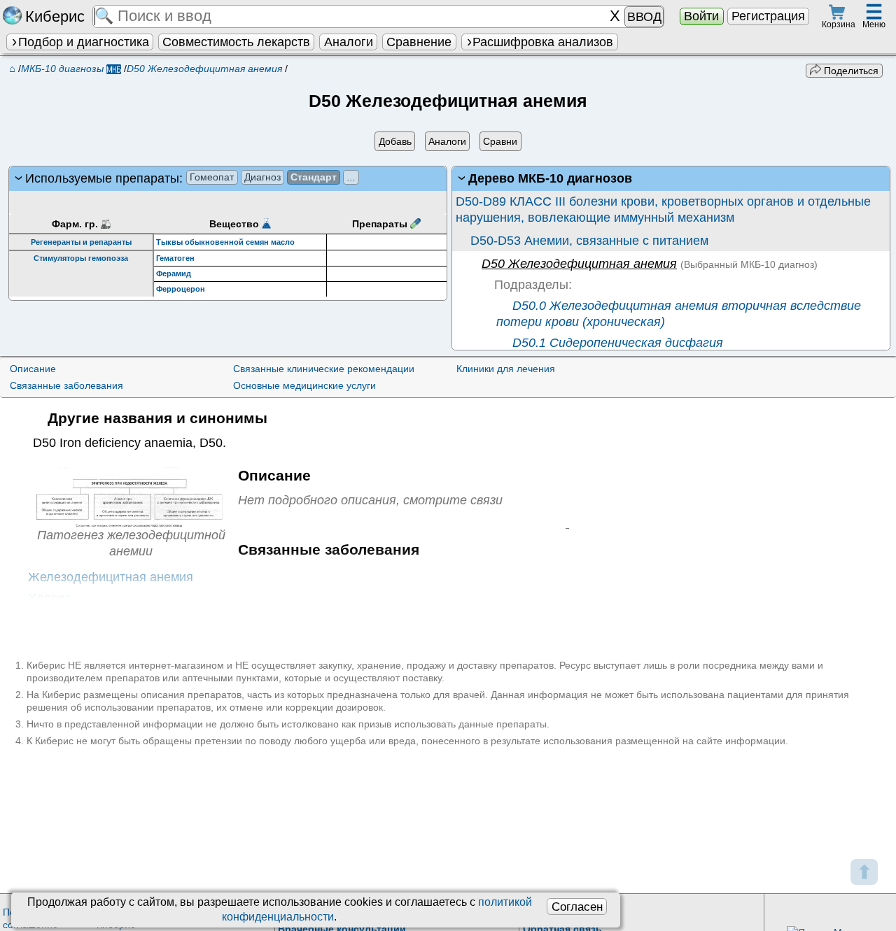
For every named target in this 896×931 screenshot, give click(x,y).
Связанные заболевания (66, 385)
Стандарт (313, 177)
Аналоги (348, 42)
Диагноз (262, 177)
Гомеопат (212, 177)
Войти (701, 16)
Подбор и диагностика (83, 42)
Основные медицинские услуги (304, 385)
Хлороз (49, 598)
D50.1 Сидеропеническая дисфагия (616, 343)
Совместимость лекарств (236, 42)
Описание (33, 368)
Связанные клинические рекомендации (323, 368)
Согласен (577, 907)
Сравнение (418, 42)
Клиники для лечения (505, 368)
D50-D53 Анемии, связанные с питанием (589, 241)
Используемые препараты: (190, 178)
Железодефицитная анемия (110, 577)
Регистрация (768, 16)
